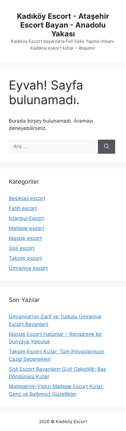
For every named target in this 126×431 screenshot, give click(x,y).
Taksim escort (25, 258)
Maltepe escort (26, 228)
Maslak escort (25, 238)
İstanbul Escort (26, 218)
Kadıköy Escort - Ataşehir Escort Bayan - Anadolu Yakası (63, 25)
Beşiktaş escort (27, 198)
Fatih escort (23, 208)
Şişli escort (22, 248)
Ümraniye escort (28, 268)
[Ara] (106, 147)
